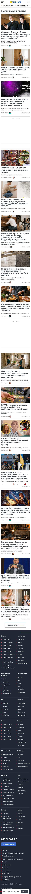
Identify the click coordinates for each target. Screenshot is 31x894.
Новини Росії (6, 730)
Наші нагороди (6, 865)
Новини (3, 636)
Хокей (19, 686)
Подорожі (21, 733)
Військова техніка (8, 769)
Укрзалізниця (7, 693)
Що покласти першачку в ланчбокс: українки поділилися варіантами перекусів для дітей (15, 610)
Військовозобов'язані (24, 763)
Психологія (21, 712)
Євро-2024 (21, 689)
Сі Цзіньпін (6, 786)
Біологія (5, 709)
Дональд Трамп (7, 783)
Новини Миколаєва (8, 668)
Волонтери (6, 766)
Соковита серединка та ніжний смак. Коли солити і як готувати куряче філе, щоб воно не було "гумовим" (15, 307)
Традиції (20, 785)
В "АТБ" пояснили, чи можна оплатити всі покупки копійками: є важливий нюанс (14, 407)
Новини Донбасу (8, 662)
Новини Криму (7, 665)
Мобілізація (20, 751)
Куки (17, 891)
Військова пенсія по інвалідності (8, 823)
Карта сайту (5, 873)
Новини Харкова (8, 642)
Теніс (19, 683)
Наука (3, 699)
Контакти (4, 868)
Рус (28, 2)
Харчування (21, 706)
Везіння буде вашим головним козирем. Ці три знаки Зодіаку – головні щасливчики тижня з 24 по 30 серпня (15, 511)
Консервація (21, 816)
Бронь (20, 757)
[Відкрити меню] (2, 2)
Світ (2, 721)
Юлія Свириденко (8, 804)
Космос (5, 706)
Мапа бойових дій (8, 754)
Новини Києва (7, 639)
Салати (20, 825)
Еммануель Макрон (8, 789)
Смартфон (6, 715)
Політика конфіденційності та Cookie (13, 853)
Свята (19, 775)
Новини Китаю (7, 736)
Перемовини (6, 760)
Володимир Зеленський (6, 779)
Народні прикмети (23, 782)
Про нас (4, 850)
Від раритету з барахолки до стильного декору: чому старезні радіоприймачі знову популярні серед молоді (14, 545)
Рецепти (19, 810)
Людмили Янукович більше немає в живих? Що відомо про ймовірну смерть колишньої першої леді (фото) (15, 35)
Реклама (4, 862)
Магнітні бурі (22, 742)
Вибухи (5, 757)
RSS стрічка (5, 879)
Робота (20, 642)
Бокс (19, 680)
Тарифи (5, 688)
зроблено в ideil (6, 888)
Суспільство (21, 636)
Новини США (7, 727)
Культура (20, 736)
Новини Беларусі (8, 739)
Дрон (4, 712)
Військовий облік (23, 766)
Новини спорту (22, 673)
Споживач (21, 727)
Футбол (20, 677)
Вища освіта (21, 657)
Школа (20, 654)
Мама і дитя (21, 703)
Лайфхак (20, 739)
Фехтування (21, 692)
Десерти (20, 822)
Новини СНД (6, 733)
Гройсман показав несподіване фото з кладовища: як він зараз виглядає (15, 578)
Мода (19, 730)
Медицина (21, 651)
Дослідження (22, 715)
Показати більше (12, 625)
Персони (4, 775)
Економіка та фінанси (5, 674)
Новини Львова (7, 651)
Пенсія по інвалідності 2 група (7, 818)
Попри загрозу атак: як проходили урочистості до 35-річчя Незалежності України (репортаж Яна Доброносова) (14, 475)
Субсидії (20, 648)
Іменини (20, 793)
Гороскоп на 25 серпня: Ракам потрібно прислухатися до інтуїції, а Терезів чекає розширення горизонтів (14, 102)
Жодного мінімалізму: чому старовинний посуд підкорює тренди (14, 170)
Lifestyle (19, 721)
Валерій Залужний (8, 792)
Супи (19, 819)
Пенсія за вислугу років (8, 831)
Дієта (19, 709)
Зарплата (21, 639)
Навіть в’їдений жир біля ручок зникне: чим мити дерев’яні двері (15, 70)
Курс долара (6, 691)
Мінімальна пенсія (8, 827)
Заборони (21, 787)
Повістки (20, 754)
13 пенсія (5, 813)
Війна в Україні (6, 751)
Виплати (20, 645)
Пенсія (3, 810)
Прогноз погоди (22, 663)
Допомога (21, 660)
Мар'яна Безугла (8, 801)
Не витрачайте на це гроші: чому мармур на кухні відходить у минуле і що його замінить (14, 272)
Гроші (4, 679)
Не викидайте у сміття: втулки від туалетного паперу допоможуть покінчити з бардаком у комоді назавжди (15, 237)
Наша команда (6, 871)
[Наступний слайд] (29, 5)
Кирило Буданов (8, 795)
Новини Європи (7, 724)
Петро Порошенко (8, 798)
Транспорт (6, 682)
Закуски (20, 828)
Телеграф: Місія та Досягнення (11, 877)
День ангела (21, 790)
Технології (6, 703)
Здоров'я (20, 699)
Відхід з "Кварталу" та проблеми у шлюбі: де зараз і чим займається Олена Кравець (14, 442)
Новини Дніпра (7, 645)
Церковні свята (22, 779)
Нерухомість (6, 685)
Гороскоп (20, 724)
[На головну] (15, 2)
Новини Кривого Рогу (8, 658)
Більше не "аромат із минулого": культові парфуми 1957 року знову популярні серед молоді (14, 374)
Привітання (21, 745)
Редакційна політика (8, 856)
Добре (24, 891)
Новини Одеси (7, 648)
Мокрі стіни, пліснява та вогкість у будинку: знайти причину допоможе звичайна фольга (14, 203)
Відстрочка (21, 760)
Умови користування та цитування (12, 859)
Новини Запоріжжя (8, 654)
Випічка (20, 813)
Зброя (4, 763)
